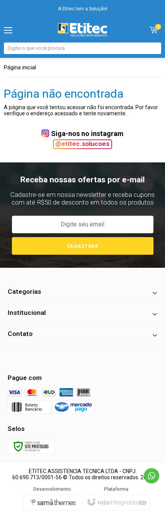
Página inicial (20, 67)
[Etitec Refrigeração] (83, 29)
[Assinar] (82, 246)
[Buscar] (154, 48)
